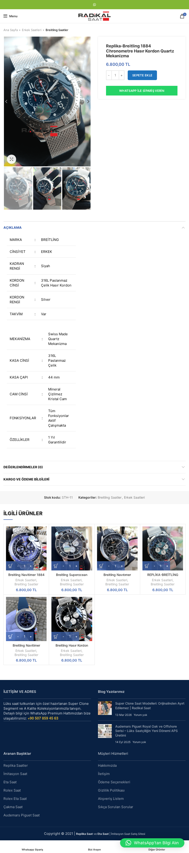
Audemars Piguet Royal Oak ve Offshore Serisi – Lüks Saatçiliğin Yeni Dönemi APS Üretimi (146, 730)
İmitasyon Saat (15, 774)
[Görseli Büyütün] (11, 159)
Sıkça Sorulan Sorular (115, 807)
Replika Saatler (15, 765)
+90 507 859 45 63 (43, 718)
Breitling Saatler (57, 30)
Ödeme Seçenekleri (114, 782)
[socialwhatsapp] (94, 5)
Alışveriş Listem (111, 798)
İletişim (104, 774)
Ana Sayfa (10, 30)
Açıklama (12, 227)
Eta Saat (10, 782)
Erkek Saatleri (31, 30)
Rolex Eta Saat (15, 798)
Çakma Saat (13, 807)
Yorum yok (140, 715)
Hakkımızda (107, 765)
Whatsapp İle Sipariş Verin (141, 91)
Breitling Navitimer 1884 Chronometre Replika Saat (26, 577)
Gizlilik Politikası (111, 790)
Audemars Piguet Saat (21, 815)
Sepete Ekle (142, 75)
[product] (26, 548)
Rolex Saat (12, 790)
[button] (152, 842)
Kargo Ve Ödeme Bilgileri (26, 479)
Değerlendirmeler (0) (23, 467)
